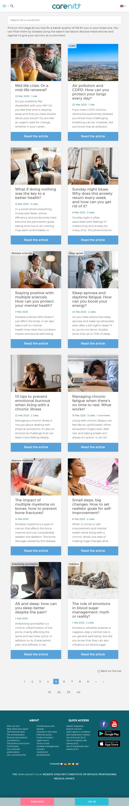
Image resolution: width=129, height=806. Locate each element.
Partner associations (17, 737)
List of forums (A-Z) (75, 737)
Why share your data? (17, 729)
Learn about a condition (78, 732)
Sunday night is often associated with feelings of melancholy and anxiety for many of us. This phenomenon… (92, 224)
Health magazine (74, 726)
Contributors (13, 740)
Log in (92, 801)
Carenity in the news (47, 732)
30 (68, 692)
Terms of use (43, 743)
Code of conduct (45, 737)
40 (78, 692)
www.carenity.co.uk (30, 774)
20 (59, 692)
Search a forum (74, 729)
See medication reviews (78, 734)
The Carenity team (16, 732)
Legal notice (43, 740)
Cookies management (48, 746)
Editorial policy (44, 734)
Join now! (37, 801)
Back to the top (110, 671)
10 (49, 692)
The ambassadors (16, 734)
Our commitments (16, 755)
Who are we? (13, 726)
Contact (41, 749)
